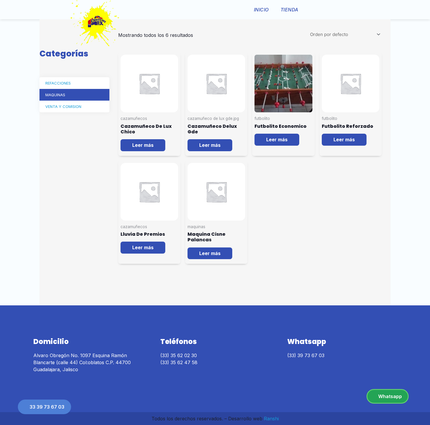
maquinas (55, 94)
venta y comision (63, 106)
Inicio (261, 10)
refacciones (58, 83)
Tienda (289, 10)
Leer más (143, 145)
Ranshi (271, 418)
